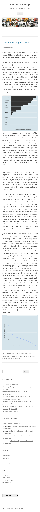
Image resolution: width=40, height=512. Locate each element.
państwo (28, 356)
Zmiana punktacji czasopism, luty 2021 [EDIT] (16, 397)
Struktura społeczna (8, 463)
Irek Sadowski (18, 358)
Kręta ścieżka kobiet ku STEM (11, 399)
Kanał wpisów (6, 478)
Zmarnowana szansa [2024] (10, 384)
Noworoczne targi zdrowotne (16, 42)
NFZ (23, 356)
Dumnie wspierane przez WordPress (12, 508)
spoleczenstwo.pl (20, 4)
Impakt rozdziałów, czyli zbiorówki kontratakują (16, 401)
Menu (20, 13)
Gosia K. (4, 424)
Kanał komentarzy (8, 480)
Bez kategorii (20, 354)
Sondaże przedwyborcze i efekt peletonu (14, 392)
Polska (33, 356)
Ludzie (4, 460)
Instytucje (28, 354)
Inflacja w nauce (7, 394)
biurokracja (13, 356)
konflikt (19, 356)
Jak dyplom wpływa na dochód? (12, 404)
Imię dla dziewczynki (14, 424)
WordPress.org (6, 483)
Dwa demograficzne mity (10, 411)
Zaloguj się (5, 475)
